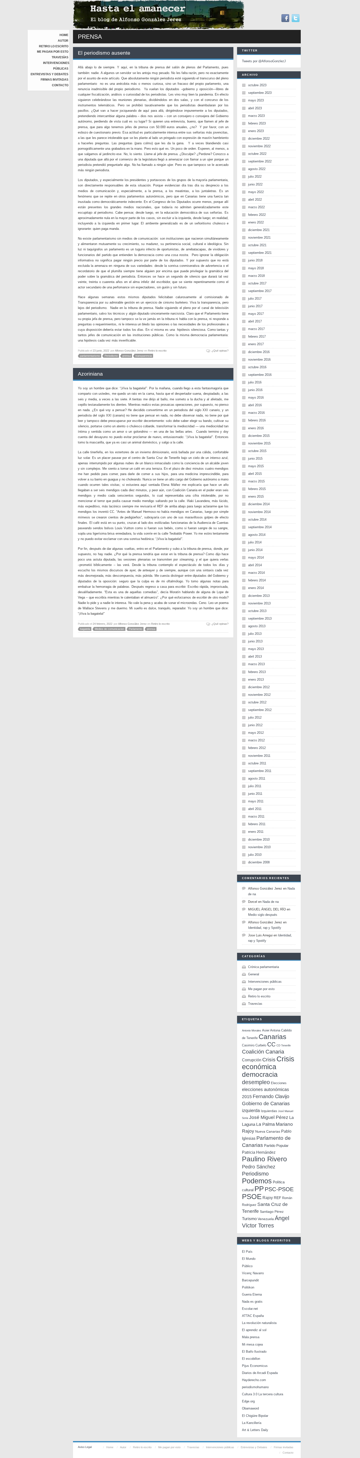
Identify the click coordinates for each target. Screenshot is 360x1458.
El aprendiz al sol (254, 1330)
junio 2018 (255, 260)
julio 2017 (255, 298)
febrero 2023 (257, 123)
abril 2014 (255, 565)
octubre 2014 (257, 519)
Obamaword (250, 1408)
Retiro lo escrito (53, 46)
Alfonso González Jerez (129, 350)
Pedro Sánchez (258, 1166)
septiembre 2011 (259, 771)
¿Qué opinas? (220, 350)
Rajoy (268, 1197)
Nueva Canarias (267, 1131)
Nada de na (271, 902)
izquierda (251, 1110)
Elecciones (279, 1083)
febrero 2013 (257, 672)
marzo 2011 (256, 816)
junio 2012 (255, 725)
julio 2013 (255, 634)
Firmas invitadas (54, 79)
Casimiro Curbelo (254, 1045)
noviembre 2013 (259, 603)
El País (247, 1251)
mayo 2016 (256, 397)
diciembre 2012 (259, 687)
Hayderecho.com (254, 1380)
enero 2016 (256, 428)
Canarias (272, 1037)
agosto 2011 (256, 778)
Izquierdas (269, 1111)
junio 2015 (255, 458)
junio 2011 (255, 794)
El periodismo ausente (104, 53)
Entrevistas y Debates (49, 74)
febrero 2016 (257, 420)
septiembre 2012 (260, 710)
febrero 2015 (257, 489)
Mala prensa (250, 1337)
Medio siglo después (262, 915)
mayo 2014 (256, 557)
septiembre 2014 (260, 527)
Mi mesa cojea (252, 1344)
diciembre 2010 (259, 839)
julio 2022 (255, 176)
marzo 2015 (256, 481)
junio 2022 (255, 184)
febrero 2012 (257, 748)
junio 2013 (255, 641)
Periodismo (111, 355)
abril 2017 (255, 321)
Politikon (248, 1287)
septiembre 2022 (260, 161)
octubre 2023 (257, 85)
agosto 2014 (256, 535)
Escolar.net (250, 1309)
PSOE (252, 1196)
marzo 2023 (256, 116)
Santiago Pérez (272, 1211)
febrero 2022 (257, 215)
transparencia (143, 355)
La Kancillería (251, 1423)
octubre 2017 (257, 283)
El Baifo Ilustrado (254, 1351)
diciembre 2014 (259, 504)
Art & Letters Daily (255, 1430)
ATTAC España (253, 1316)
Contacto (60, 85)
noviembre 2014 (259, 512)
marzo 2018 (256, 276)
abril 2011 (255, 809)
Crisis (269, 1059)
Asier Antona (271, 1030)
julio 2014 (255, 542)
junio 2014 (255, 550)
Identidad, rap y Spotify (264, 928)
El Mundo (248, 1259)
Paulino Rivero (264, 1159)
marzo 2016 (256, 413)
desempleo (256, 1082)
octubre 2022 (257, 154)
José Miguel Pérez (268, 1117)
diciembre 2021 (259, 230)
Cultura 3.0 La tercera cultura (262, 1394)
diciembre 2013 (259, 596)
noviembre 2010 (259, 847)
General (253, 974)
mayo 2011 (256, 801)
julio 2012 (255, 717)
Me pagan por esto (52, 51)
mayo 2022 (256, 192)
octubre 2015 (257, 451)
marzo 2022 (256, 207)
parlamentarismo (90, 355)
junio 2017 (255, 306)
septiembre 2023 (260, 93)
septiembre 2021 (260, 253)
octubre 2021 (257, 245)
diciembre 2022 (259, 138)
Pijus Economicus (255, 1366)
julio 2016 (255, 382)
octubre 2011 (257, 763)
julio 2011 (254, 786)
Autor (63, 40)
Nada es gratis (252, 1301)
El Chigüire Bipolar (255, 1416)
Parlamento (135, 628)
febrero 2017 (257, 336)
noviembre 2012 (259, 695)
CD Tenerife (283, 1045)
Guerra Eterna (252, 1294)
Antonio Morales (251, 1030)
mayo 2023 (256, 100)
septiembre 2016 (260, 375)
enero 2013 (256, 679)
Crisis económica (268, 1063)
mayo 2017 (256, 314)
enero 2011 (256, 831)
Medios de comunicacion (109, 628)
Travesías (60, 57)
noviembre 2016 (259, 359)
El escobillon (251, 1358)
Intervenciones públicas (265, 981)
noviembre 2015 (259, 443)
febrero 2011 (256, 824)
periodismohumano (255, 1387)
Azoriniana (90, 374)
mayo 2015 (256, 466)
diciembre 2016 (259, 352)
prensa (126, 355)
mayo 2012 (256, 733)
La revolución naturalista (259, 1323)
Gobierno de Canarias (266, 1103)
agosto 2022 (256, 169)
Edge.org (248, 1401)
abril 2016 (255, 405)
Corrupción (251, 1060)
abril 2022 (255, 199)
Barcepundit (250, 1280)
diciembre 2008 (259, 862)
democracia (260, 1074)
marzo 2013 (256, 664)
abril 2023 (255, 108)
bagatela (85, 628)
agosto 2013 (256, 626)
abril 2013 (255, 656)
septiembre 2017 (260, 291)
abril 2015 (255, 474)
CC (271, 1044)
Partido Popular (276, 1145)
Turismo (249, 1218)
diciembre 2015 (259, 436)
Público (247, 1266)
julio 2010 (255, 855)
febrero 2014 (257, 580)
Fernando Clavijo (271, 1096)
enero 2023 (256, 131)
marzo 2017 (256, 329)
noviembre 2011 (259, 756)
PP (259, 1189)
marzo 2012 (256, 740)
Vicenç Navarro (253, 1273)
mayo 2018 (256, 268)
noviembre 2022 (259, 146)
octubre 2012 (257, 702)
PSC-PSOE (279, 1189)
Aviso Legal (85, 1447)
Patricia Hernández (259, 1152)
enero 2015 (256, 496)
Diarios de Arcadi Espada (260, 1373)
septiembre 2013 (260, 618)
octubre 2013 (257, 611)
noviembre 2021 (259, 237)
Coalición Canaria (263, 1052)
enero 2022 (256, 222)
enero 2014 (256, 588)
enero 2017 (256, 344)
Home (64, 35)
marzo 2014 (256, 573)
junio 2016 (255, 390)
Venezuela (266, 1219)
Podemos (257, 1181)
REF (277, 1198)
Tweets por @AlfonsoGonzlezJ (264, 61)
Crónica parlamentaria (263, 967)
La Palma (265, 1124)
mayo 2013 (256, 649)
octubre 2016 (257, 367)
